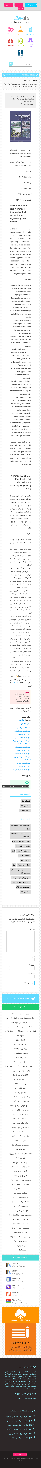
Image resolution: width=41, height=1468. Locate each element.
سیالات (23, 1140)
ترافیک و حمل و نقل (22, 1070)
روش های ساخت (23, 1096)
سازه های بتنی (23, 1110)
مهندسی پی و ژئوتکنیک (22, 1215)
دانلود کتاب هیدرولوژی (23, 750)
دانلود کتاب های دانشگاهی (20, 22)
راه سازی (22, 1083)
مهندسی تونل (22, 1219)
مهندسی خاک (22, 1223)
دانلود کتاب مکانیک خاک (22, 753)
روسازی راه (22, 1092)
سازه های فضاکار (21, 1131)
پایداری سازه (22, 1048)
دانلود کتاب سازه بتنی (23, 734)
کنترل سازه (22, 1171)
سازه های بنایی (22, 1118)
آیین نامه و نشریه (22, 1013)
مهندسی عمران (25, 810)
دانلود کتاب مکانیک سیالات (21, 743)
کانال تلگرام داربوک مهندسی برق (22, 1433)
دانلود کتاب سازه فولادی (22, 731)
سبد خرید (19, 4)
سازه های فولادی (22, 1136)
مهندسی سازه (23, 1228)
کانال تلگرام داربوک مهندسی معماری (20, 1416)
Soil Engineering (24, 855)
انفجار (22, 1035)
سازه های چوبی (22, 1123)
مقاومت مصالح (22, 1184)
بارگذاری (22, 1040)
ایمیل (32, 965)
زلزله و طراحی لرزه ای (23, 1105)
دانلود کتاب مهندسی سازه (22, 727)
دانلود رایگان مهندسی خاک (20, 877)
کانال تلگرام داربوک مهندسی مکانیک (20, 1429)
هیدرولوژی (22, 1245)
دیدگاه (32, 929)
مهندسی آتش (22, 1210)
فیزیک (22, 1158)
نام (33, 956)
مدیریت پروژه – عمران (23, 1180)
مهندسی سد (22, 1232)
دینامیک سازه (22, 1079)
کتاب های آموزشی (22, 1166)
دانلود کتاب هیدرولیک (23, 747)
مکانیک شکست (21, 1197)
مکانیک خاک (22, 1188)
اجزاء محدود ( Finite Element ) (22, 1018)
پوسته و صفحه (22, 1053)
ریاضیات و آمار (22, 1101)
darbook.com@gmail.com (27, 1398)
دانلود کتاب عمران (25, 721)
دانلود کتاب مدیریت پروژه (22, 769)
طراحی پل (22, 1149)
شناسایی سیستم (22, 1145)
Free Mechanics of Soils (21, 841)
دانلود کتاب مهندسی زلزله (22, 740)
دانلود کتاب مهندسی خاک (21, 882)
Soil (13, 850)
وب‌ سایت (31, 973)
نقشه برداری (22, 1241)
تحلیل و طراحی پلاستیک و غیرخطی (22, 1066)
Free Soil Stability (23, 850)
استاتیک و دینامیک (22, 1022)
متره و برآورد (22, 1175)
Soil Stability (25, 860)
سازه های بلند (22, 1114)
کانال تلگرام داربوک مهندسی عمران (21, 1420)
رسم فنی (22, 1088)
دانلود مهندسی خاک (23, 887)
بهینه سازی (22, 1044)
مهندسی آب (23, 1206)
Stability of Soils (24, 865)
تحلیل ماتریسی (22, 1061)
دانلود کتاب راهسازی (24, 763)
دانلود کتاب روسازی (24, 766)
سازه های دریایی (22, 1127)
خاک (13, 865)
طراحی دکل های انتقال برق (21, 1153)
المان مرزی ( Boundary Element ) (22, 1031)
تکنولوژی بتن (22, 1075)
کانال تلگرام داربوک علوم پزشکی (22, 1437)
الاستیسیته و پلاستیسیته (22, 1026)
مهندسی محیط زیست (22, 1236)
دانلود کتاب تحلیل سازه (23, 737)
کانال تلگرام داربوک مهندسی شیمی (21, 1425)
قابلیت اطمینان (22, 1162)
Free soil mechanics (23, 846)
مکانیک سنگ (22, 1193)
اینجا (16, 682)
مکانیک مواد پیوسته (22, 1201)
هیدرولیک (22, 1250)
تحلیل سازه (22, 1057)
